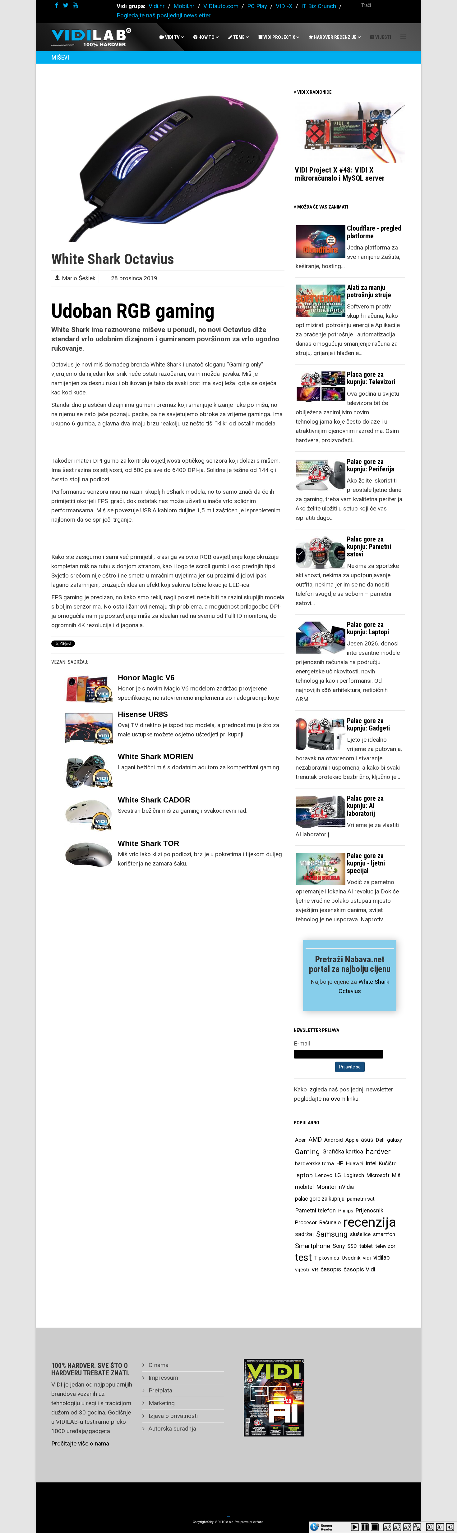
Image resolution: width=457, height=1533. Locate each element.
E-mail (302, 1043)
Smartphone (312, 1246)
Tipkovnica (326, 1258)
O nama (157, 1365)
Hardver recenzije (335, 37)
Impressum (162, 1377)
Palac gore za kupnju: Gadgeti (368, 724)
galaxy (394, 1140)
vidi (367, 1258)
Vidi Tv (172, 37)
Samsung (332, 1234)
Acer (300, 1140)
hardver (378, 1151)
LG (338, 1175)
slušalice (360, 1234)
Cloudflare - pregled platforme (374, 232)
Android (333, 1140)
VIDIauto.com (220, 6)
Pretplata (159, 1390)
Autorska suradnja (171, 1428)
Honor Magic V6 (146, 677)
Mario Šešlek (78, 278)
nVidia (346, 1187)
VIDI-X (285, 6)
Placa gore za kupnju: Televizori (371, 378)
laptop (304, 1175)
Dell (380, 1140)
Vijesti (382, 37)
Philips (345, 1210)
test (303, 1257)
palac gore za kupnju (319, 1199)
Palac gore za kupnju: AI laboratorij (365, 805)
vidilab (381, 1257)
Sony (339, 1246)
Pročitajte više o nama (80, 1443)
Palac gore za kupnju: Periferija (370, 465)
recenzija (369, 1222)
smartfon (384, 1234)
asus (367, 1139)
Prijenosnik (369, 1210)
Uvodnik (351, 1258)
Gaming (307, 1152)
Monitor (326, 1187)
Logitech (354, 1175)
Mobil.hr (184, 6)
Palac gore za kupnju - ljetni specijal (366, 863)
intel (371, 1163)
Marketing (161, 1403)
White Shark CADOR (154, 800)
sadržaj (304, 1234)
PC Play (257, 6)
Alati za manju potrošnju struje (369, 291)
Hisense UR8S (143, 714)
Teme (238, 37)
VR (315, 1269)
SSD (352, 1246)
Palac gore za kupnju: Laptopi (368, 628)
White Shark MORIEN (155, 756)
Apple (351, 1140)
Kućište (387, 1163)
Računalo (330, 1222)
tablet (366, 1246)
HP (340, 1163)
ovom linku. (345, 1098)
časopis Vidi (359, 1269)
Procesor (306, 1222)
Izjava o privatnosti (172, 1415)
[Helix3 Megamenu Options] (403, 36)
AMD (315, 1139)
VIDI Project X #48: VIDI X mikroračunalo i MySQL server (340, 174)
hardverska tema (314, 1163)
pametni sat (361, 1199)
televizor (385, 1246)
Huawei (354, 1163)
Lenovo (323, 1175)
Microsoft (378, 1175)
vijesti (302, 1269)
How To (206, 37)
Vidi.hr (157, 6)
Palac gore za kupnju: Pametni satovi (369, 546)
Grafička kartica (342, 1151)
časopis (331, 1269)
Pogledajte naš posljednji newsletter (164, 15)
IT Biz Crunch (318, 6)
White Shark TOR (148, 843)
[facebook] (56, 5)
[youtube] (75, 5)
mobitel (304, 1187)
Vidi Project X (278, 37)
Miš (396, 1175)
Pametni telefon (315, 1210)
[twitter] (65, 5)
